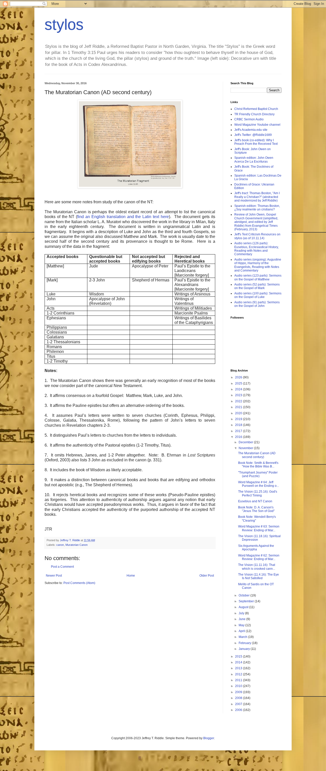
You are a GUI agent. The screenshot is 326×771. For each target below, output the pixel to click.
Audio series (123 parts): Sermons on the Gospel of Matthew (257, 277)
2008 (239, 698)
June (242, 619)
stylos (64, 24)
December (246, 442)
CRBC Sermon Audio (249, 119)
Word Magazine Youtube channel (257, 124)
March (243, 637)
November (246, 448)
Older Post (206, 575)
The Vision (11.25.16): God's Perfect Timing (257, 493)
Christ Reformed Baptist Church (256, 109)
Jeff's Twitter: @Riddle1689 (253, 135)
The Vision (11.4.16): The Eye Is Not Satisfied (258, 576)
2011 (239, 680)
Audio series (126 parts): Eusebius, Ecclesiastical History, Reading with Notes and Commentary (256, 248)
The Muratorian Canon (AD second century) (257, 455)
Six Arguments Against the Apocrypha (256, 547)
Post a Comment (62, 566)
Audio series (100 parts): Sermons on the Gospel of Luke (257, 295)
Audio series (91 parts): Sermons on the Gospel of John (257, 304)
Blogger (208, 738)
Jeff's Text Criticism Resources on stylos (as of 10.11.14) (257, 236)
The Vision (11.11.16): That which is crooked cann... (256, 566)
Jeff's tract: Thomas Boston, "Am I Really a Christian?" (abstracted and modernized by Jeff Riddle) (257, 196)
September (247, 601)
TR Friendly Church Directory (254, 114)
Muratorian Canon (76, 544)
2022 (239, 401)
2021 (239, 407)
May (242, 625)
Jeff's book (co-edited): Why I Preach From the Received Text (256, 142)
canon (60, 544)
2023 (239, 395)
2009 (239, 692)
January (245, 649)
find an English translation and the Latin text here (123, 217)
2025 (239, 383)
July (242, 613)
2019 (239, 419)
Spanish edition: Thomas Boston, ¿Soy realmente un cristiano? (257, 207)
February (245, 643)
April (242, 631)
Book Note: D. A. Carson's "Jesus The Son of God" (256, 509)
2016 (239, 437)
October (244, 595)
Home (131, 575)
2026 (239, 377)
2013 (239, 668)
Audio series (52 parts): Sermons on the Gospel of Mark (257, 286)
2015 (239, 656)
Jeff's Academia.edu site (250, 130)
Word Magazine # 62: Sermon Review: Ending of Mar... (258, 557)
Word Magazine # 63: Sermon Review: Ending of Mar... (258, 528)
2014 (239, 662)
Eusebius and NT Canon (255, 501)
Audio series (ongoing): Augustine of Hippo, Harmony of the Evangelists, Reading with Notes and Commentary (257, 265)
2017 (239, 431)
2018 (239, 425)
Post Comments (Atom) (79, 583)
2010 (239, 686)
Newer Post (54, 575)
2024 (239, 389)
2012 (239, 674)
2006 (239, 710)
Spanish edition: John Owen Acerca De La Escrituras (253, 159)
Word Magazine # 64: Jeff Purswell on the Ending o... (258, 484)
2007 (239, 704)
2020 (239, 413)
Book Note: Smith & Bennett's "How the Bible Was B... (258, 464)
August (244, 607)
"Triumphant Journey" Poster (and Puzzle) (258, 474)
